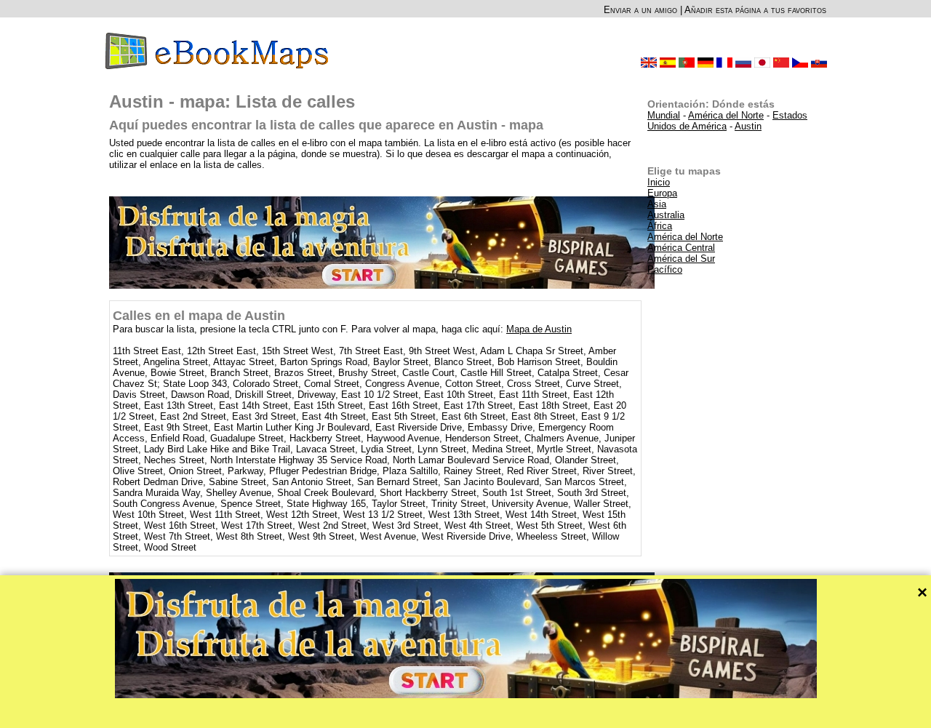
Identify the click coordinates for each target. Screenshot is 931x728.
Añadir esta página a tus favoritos (755, 9)
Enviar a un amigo (640, 9)
